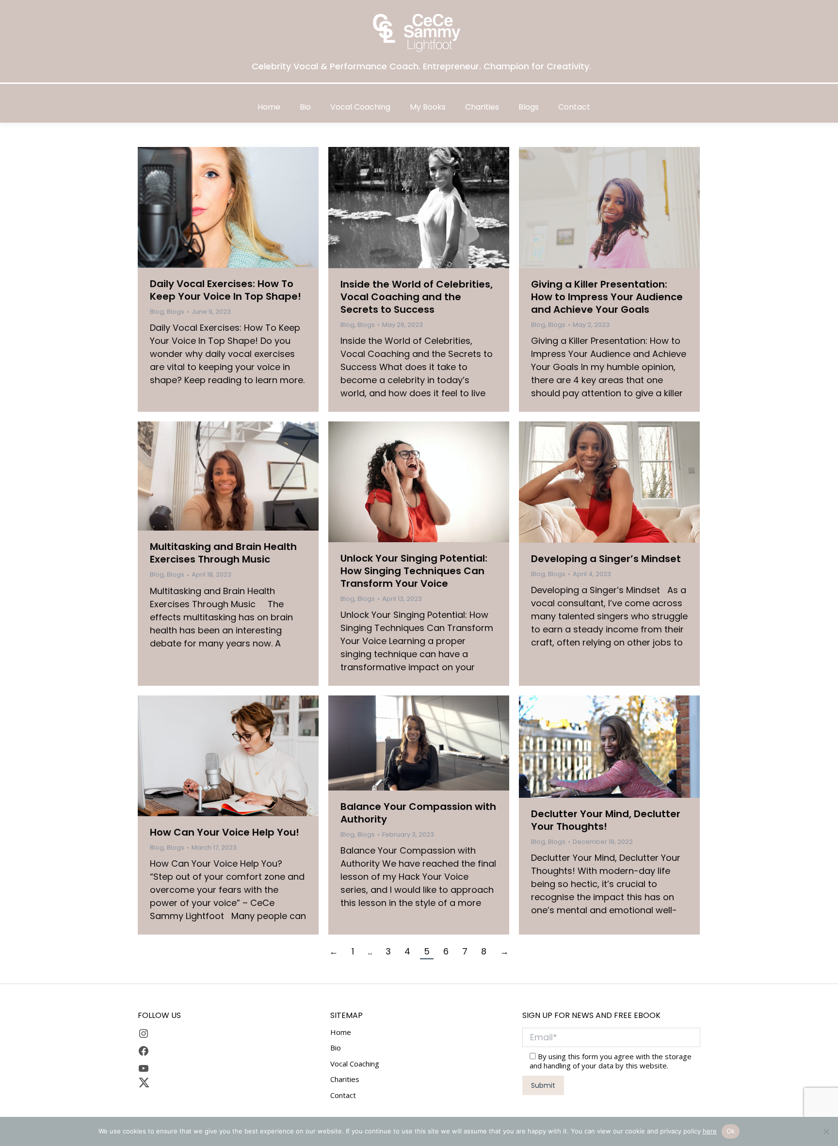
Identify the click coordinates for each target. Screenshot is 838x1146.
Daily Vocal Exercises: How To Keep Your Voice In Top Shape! (225, 290)
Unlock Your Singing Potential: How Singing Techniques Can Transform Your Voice (413, 570)
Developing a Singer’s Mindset (606, 558)
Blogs (175, 311)
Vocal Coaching (354, 1063)
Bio (335, 1047)
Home (340, 1032)
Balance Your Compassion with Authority (418, 813)
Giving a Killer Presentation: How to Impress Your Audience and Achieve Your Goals (607, 296)
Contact (343, 1095)
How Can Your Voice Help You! (224, 832)
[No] (826, 1131)
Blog (157, 311)
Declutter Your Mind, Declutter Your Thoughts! (605, 820)
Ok (730, 1131)
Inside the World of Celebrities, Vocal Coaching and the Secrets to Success (416, 296)
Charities (344, 1079)
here (710, 1131)
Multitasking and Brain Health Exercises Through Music (223, 553)
